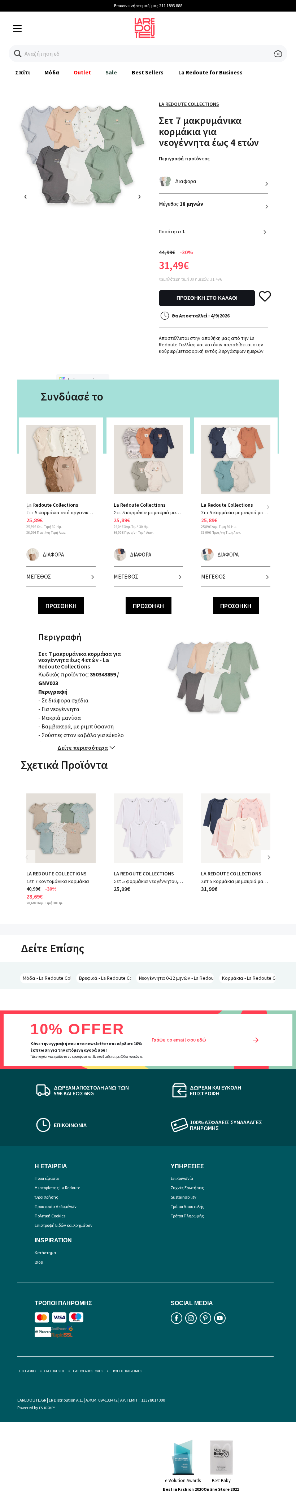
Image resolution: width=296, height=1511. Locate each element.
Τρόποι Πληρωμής (187, 1215)
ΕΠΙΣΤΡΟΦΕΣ (26, 1371)
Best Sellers (148, 72)
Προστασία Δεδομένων (56, 1206)
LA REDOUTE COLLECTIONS (56, 873)
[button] (18, 53)
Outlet (82, 72)
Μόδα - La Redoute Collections (47, 978)
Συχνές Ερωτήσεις (187, 1187)
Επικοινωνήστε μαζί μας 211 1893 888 (148, 5)
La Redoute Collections (189, 104)
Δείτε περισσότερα (82, 747)
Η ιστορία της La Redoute (57, 1187)
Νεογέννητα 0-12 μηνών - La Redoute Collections (176, 978)
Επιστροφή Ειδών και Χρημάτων (63, 1225)
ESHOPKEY (47, 1408)
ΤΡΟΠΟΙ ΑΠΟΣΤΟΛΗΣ (88, 1371)
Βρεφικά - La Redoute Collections (105, 978)
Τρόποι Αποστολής (187, 1206)
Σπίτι (22, 72)
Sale (111, 72)
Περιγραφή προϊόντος (184, 158)
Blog (39, 1262)
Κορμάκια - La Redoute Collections (249, 978)
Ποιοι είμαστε (47, 1178)
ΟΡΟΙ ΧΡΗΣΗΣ (54, 1371)
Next (268, 507)
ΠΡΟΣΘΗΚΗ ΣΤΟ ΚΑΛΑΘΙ (207, 298)
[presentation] (25, 197)
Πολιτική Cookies (50, 1215)
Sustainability (183, 1197)
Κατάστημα (45, 1252)
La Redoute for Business (210, 72)
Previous (31, 511)
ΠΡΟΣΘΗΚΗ (61, 606)
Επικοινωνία (182, 1178)
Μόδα (51, 72)
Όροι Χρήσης (46, 1197)
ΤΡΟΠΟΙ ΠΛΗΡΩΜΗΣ (126, 1371)
